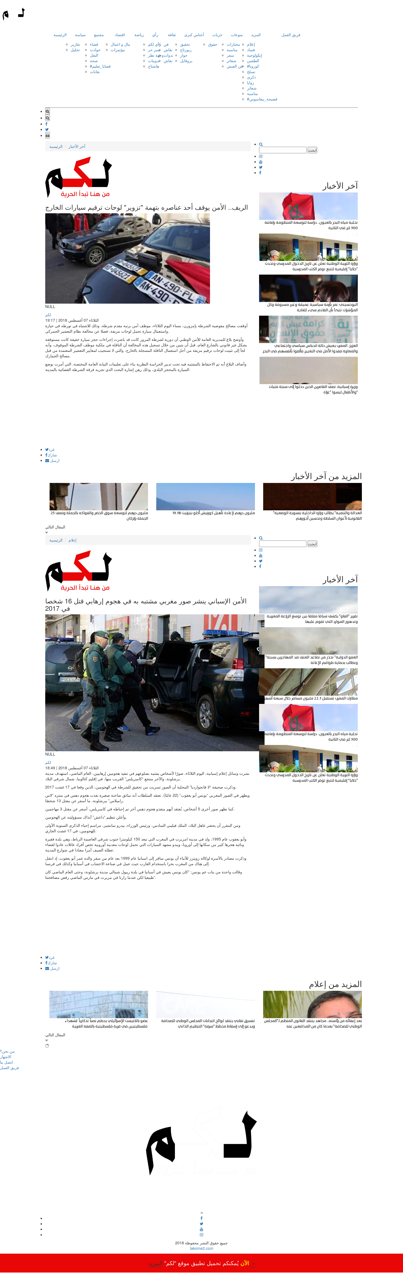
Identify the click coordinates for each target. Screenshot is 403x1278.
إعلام (251, 44)
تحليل (75, 49)
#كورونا (253, 66)
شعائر (231, 60)
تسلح (251, 71)
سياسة (80, 34)
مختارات (233, 44)
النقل (94, 55)
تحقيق (185, 44)
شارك (52, 454)
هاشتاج (153, 66)
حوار (184, 55)
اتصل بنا (6, 1062)
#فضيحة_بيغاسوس (262, 99)
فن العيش (235, 66)
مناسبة (232, 49)
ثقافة (172, 34)
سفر (230, 55)
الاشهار (5, 1056)
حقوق (212, 44)
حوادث (95, 49)
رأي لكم (154, 44)
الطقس (253, 60)
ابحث (312, 150)
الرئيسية (60, 34)
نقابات (95, 71)
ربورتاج (186, 49)
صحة (94, 60)
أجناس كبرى (194, 34)
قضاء (94, 44)
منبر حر (154, 49)
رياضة (139, 34)
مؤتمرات (118, 49)
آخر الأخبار (77, 146)
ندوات (168, 55)
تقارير (75, 44)
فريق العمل (291, 34)
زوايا (250, 82)
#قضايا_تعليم (100, 66)
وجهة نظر (156, 55)
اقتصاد (120, 34)
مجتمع (99, 34)
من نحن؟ (7, 1051)
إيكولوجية (254, 55)
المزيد (256, 34)
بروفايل (186, 60)
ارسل (54, 460)
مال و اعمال (120, 44)
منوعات (237, 34)
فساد (251, 49)
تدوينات (154, 60)
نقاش (168, 49)
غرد (52, 449)
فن (166, 44)
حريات (217, 34)
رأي (155, 34)
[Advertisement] (148, 409)
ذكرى (251, 77)
